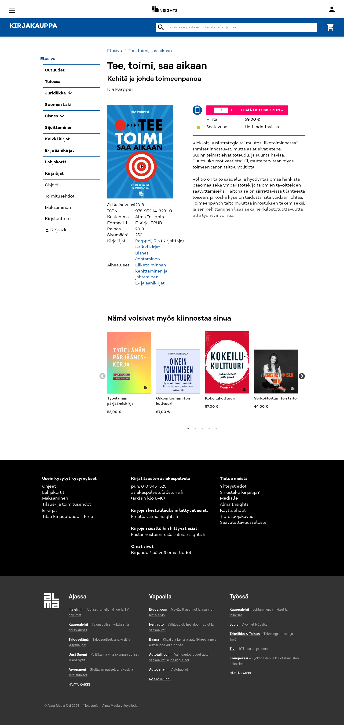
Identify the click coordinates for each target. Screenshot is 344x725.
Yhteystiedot (233, 486)
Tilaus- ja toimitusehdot (66, 504)
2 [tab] (195, 428)
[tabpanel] (129, 373)
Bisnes (142, 253)
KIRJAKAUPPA (33, 26)
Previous (102, 376)
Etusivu (114, 51)
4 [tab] (209, 428)
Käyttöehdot (233, 510)
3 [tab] (202, 428)
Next (301, 376)
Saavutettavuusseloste (243, 522)
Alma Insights (234, 504)
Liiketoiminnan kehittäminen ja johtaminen (151, 271)
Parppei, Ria (147, 241)
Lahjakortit (53, 492)
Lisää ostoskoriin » (262, 110)
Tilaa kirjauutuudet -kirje (67, 517)
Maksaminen (55, 498)
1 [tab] (188, 428)
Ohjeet (49, 486)
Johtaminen (147, 259)
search (161, 27)
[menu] (12, 10)
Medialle (229, 498)
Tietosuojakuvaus (238, 517)
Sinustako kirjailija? (240, 492)
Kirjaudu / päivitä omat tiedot (161, 553)
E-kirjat (49, 510)
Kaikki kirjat (147, 247)
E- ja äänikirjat (150, 283)
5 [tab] (216, 428)
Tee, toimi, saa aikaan (150, 51)
